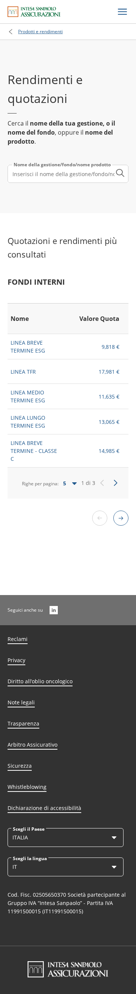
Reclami (18, 639)
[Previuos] (102, 483)
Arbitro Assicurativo (32, 744)
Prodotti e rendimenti (40, 31)
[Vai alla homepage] (34, 11)
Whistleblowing (27, 786)
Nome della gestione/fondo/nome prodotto (62, 164)
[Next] (115, 483)
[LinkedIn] (54, 610)
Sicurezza (20, 765)
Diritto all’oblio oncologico (40, 681)
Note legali (21, 702)
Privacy (16, 660)
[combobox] (68, 174)
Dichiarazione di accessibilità (44, 807)
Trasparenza (23, 723)
